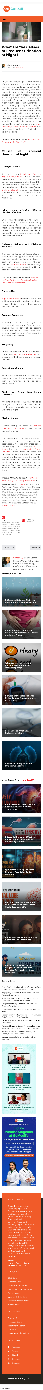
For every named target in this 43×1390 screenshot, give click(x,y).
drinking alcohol (10, 190)
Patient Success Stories (18, 1301)
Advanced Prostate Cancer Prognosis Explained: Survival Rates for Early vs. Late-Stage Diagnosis (19, 969)
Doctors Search (15, 1318)
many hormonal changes (24, 354)
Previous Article (8, 547)
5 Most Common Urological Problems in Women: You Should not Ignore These (21, 632)
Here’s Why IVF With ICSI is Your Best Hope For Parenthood (21, 1021)
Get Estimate (14, 1329)
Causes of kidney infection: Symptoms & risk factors (18, 764)
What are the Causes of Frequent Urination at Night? (21, 51)
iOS (13, 505)
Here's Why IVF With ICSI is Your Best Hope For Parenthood (21, 938)
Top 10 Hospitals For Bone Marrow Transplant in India (21, 1010)
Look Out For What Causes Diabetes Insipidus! (18, 732)
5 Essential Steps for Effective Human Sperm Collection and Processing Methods (20, 839)
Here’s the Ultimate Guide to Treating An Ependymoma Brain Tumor (18, 1032)
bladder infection (7, 522)
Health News (14, 1304)
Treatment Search (16, 1326)
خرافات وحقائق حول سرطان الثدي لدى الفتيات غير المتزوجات (19, 1038)
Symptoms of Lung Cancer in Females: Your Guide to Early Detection (19, 872)
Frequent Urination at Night (11, 530)
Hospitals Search (15, 1322)
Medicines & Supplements (20, 1289)
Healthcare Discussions (18, 1333)
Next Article (36, 547)
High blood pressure (11, 299)
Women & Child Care (17, 1297)
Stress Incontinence (8, 532)
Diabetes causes (18, 265)
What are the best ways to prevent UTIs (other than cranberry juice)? (18, 665)
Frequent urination (13, 528)
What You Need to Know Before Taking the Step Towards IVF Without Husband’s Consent (21, 988)
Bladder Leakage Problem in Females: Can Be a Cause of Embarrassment (20, 280)
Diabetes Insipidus (8, 526)
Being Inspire (14, 1293)
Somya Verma (13, 65)
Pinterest (16, 1359)
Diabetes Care (14, 1282)
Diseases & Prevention (18, 1286)
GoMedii (21, 484)
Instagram (16, 1363)
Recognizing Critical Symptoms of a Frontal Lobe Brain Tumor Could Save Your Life (20, 904)
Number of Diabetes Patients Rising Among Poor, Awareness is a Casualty (20, 698)
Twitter (15, 1351)
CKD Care (12, 1278)
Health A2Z (19, 67)
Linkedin (15, 1355)
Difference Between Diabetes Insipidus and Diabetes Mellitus (20, 601)
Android (5, 505)
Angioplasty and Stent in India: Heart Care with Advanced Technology (20, 806)
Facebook (16, 1347)
